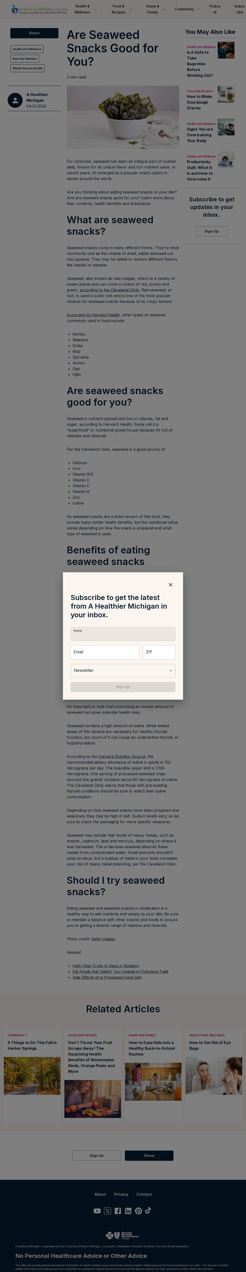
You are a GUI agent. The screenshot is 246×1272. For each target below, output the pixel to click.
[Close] (170, 584)
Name (78, 630)
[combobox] (123, 670)
